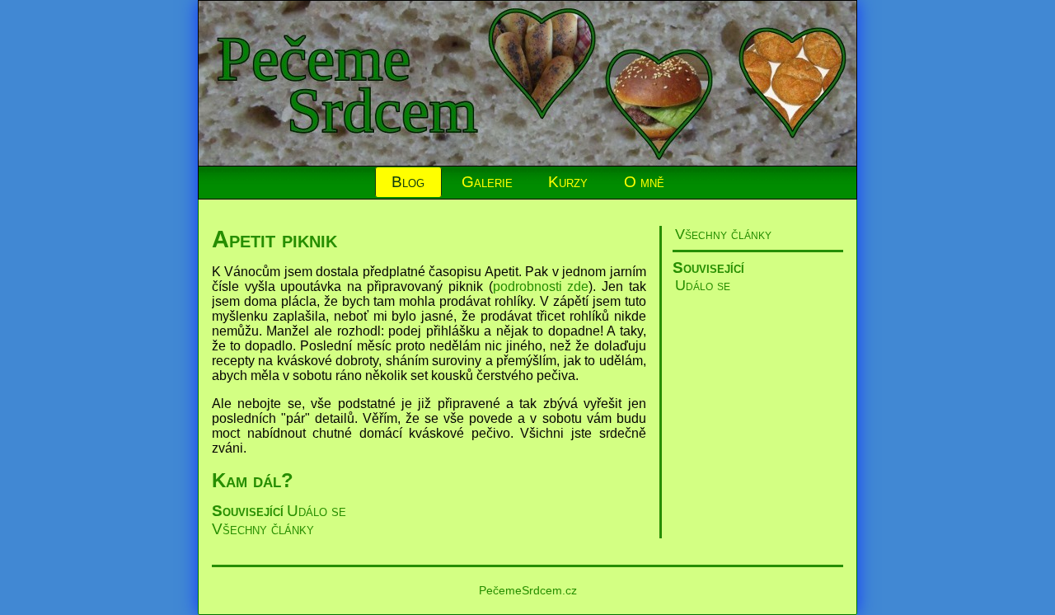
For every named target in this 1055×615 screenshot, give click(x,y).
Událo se (702, 285)
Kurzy (568, 181)
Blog (408, 181)
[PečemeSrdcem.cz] (528, 161)
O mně (644, 181)
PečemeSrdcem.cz (528, 590)
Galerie (487, 181)
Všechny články (723, 234)
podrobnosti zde (541, 286)
